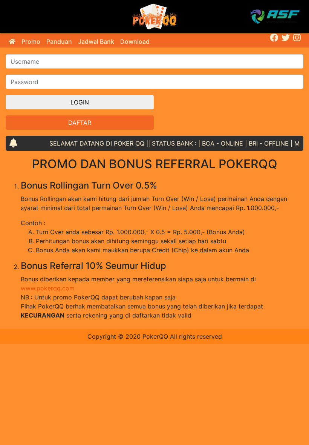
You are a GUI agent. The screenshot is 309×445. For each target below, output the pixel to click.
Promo (30, 41)
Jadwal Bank (96, 41)
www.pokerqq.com (48, 288)
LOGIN (79, 102)
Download (135, 41)
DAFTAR (79, 122)
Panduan (59, 41)
